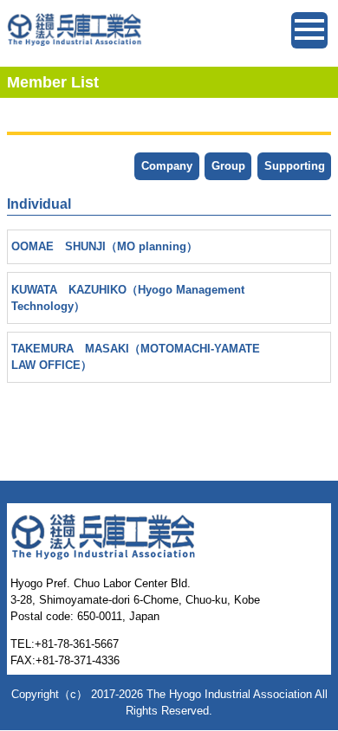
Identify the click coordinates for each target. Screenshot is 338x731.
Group (228, 165)
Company (166, 165)
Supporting (294, 165)
